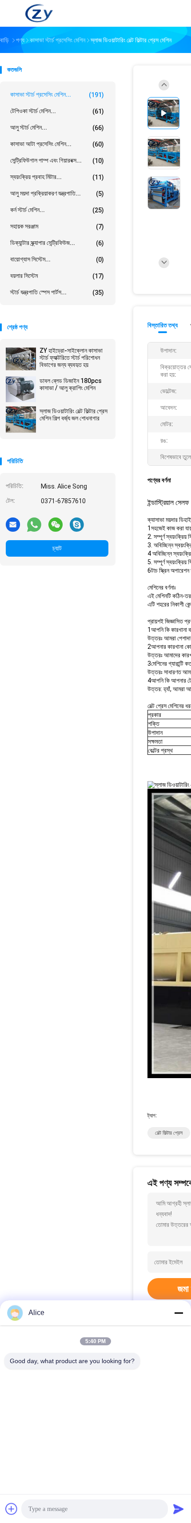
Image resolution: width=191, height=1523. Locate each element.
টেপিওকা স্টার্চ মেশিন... (57, 111)
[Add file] (11, 1509)
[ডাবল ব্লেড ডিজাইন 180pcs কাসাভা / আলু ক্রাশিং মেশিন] (21, 389)
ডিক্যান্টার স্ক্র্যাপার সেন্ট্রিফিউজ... (57, 243)
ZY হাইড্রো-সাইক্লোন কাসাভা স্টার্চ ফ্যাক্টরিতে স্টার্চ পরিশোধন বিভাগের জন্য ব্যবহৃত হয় (71, 357)
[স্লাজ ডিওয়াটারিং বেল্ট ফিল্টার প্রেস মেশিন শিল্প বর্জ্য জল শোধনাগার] (21, 419)
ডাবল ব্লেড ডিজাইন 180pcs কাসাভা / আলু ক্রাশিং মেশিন (71, 384)
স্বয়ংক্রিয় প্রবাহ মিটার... (57, 177)
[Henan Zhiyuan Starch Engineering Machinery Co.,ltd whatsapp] (34, 524)
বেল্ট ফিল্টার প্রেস (169, 1133)
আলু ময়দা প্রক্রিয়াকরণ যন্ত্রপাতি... (57, 193)
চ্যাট (57, 548)
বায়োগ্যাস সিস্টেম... (57, 259)
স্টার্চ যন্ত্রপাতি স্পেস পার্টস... (57, 292)
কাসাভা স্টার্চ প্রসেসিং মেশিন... (57, 94)
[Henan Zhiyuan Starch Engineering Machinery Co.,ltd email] (13, 524)
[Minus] (178, 1312)
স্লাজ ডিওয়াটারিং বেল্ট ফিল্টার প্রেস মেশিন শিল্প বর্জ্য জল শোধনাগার (73, 414)
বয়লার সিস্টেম (57, 276)
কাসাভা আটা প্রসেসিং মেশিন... (57, 144)
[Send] (178, 1509)
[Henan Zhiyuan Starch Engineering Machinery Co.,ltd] (39, 13)
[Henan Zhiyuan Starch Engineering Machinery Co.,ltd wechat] (55, 524)
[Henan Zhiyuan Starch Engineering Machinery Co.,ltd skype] (77, 524)
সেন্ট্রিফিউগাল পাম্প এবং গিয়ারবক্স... (57, 160)
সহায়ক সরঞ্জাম (57, 226)
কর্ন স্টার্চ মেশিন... (57, 210)
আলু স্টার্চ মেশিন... (57, 127)
